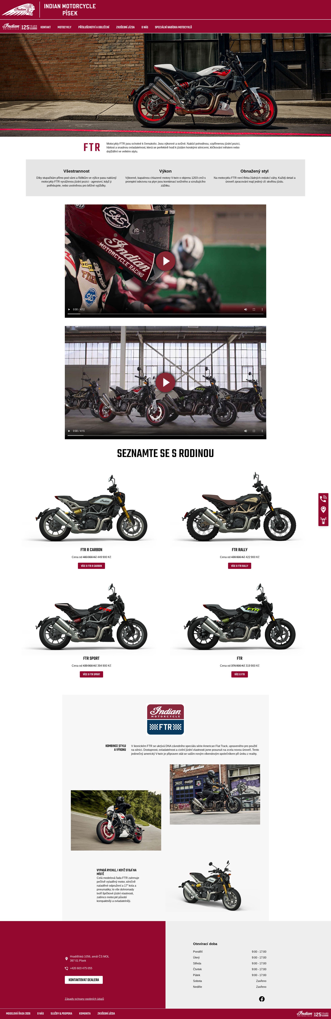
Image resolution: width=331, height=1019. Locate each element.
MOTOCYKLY (64, 27)
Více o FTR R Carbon (91, 566)
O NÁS (145, 27)
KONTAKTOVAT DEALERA (84, 980)
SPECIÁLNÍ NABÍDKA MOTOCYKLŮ (173, 27)
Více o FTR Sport (91, 674)
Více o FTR (239, 674)
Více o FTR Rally (239, 566)
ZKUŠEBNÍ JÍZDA (125, 27)
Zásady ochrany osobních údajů (84, 998)
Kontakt (46, 27)
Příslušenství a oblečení (93, 27)
